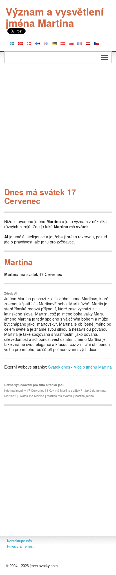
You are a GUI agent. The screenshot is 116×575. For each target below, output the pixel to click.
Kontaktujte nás (19, 540)
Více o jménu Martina (93, 367)
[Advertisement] (58, 127)
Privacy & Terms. (20, 546)
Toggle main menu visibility (105, 57)
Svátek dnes (59, 367)
